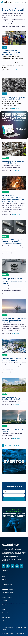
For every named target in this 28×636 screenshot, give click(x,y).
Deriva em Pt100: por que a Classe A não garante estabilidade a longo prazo (12, 242)
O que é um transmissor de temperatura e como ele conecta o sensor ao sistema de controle (14, 281)
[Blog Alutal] (10, 2)
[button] (22, 2)
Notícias (4, 47)
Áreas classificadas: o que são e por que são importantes (14, 359)
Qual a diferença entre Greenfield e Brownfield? (11, 398)
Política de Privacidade (7, 633)
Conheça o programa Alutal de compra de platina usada (13, 98)
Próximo (15, 445)
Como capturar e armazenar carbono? (12, 430)
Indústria (4, 314)
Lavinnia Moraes (16, 70)
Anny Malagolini (15, 170)
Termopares (5, 157)
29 (10, 445)
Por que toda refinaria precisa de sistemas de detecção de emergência (14, 320)
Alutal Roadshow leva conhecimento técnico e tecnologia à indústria (11, 52)
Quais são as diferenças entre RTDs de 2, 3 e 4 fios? (13, 162)
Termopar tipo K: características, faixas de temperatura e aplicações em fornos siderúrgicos (13, 198)
